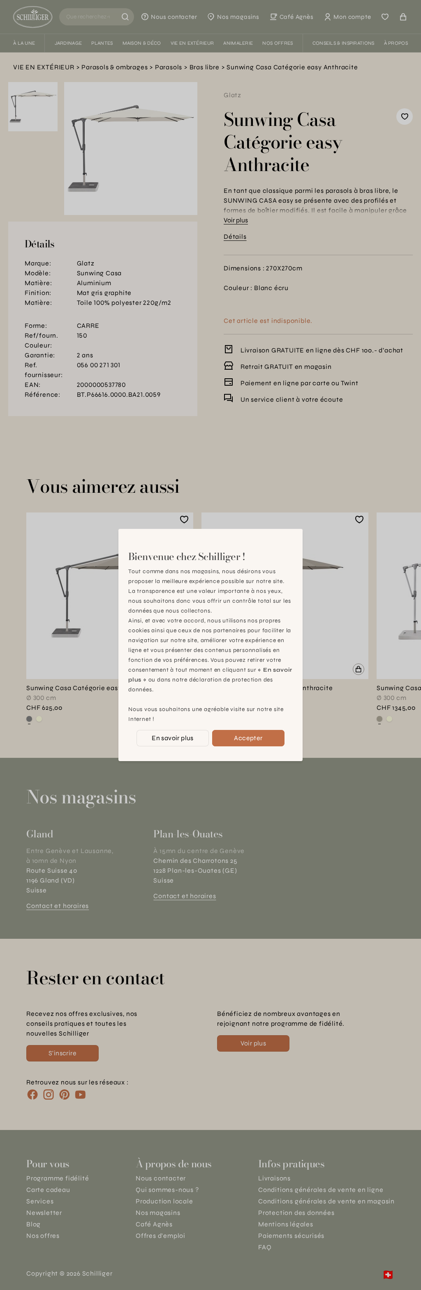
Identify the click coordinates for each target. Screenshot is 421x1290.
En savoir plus (173, 738)
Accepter (248, 738)
